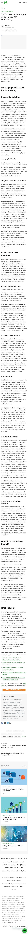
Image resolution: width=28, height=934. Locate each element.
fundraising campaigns (18, 731)
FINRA (7, 868)
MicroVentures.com (7, 896)
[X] (5, 723)
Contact (8, 858)
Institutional (6, 865)
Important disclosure (9, 696)
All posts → (24, 766)
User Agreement (19, 908)
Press (25, 858)
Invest (4, 861)
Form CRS (20, 868)
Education (13, 865)
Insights (20, 858)
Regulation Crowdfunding (7, 736)
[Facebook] (2, 723)
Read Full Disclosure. (7, 926)
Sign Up (25, 2)
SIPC (11, 868)
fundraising (9, 731)
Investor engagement (16, 734)
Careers (23, 865)
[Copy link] (15, 30)
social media (17, 736)
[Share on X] (11, 30)
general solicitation (6, 734)
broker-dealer (22, 884)
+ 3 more (24, 736)
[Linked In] (7, 723)
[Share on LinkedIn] (7, 30)
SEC (15, 868)
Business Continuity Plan (18, 871)
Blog (4, 8)
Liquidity (10, 861)
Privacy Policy (6, 871)
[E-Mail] (10, 723)
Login (19, 2)
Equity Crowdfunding (7, 11)
